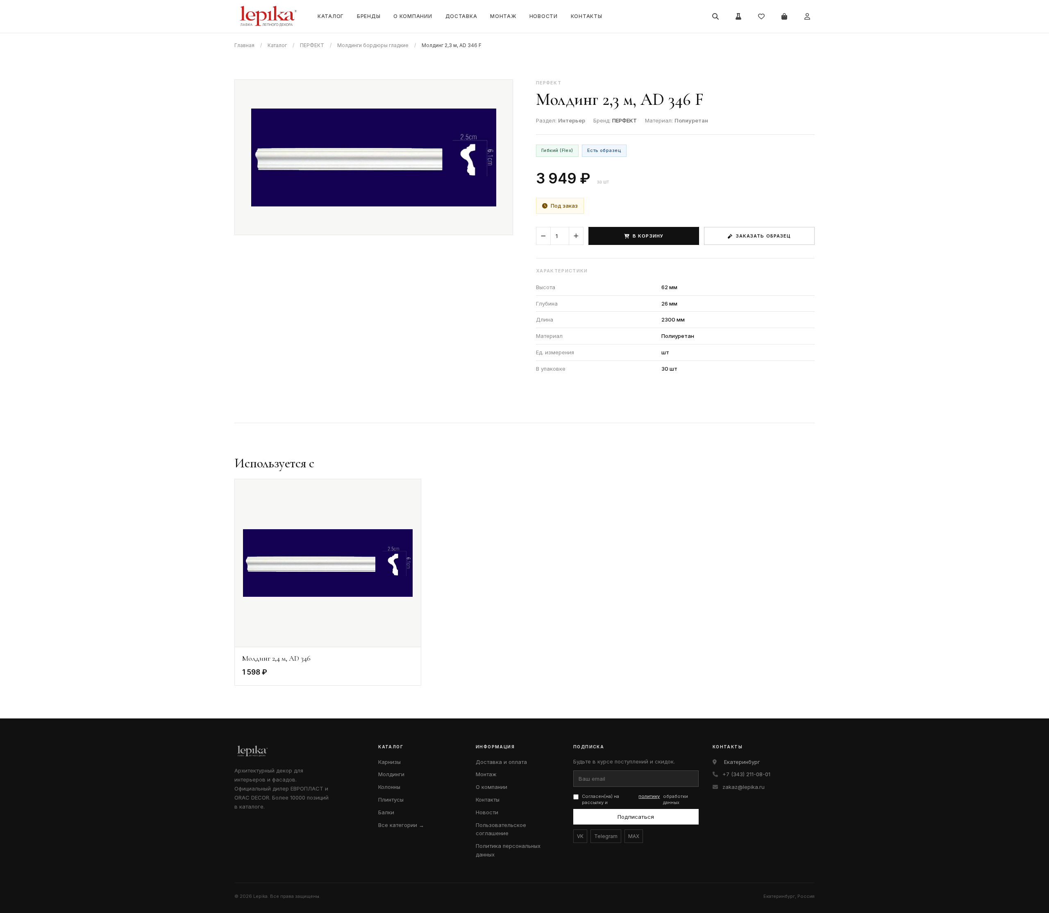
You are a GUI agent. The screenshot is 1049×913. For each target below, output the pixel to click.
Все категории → (401, 825)
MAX (633, 836)
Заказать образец (763, 236)
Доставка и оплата (501, 762)
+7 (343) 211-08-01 (746, 774)
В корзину (648, 236)
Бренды (368, 16)
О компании (412, 16)
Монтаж (503, 16)
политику (649, 796)
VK (580, 836)
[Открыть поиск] (715, 16)
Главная (244, 45)
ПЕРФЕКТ (312, 45)
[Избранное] (761, 16)
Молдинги (391, 774)
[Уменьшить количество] (543, 236)
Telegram (606, 836)
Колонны (389, 787)
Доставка (461, 16)
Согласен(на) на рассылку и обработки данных (635, 799)
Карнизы (389, 762)
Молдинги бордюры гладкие (373, 45)
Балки (386, 812)
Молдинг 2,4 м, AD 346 (276, 658)
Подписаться (636, 816)
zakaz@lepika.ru (743, 787)
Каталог (331, 16)
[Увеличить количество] (576, 236)
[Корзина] (784, 16)
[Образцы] (738, 16)
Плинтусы (391, 799)
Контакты (586, 16)
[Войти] (807, 16)
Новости (543, 16)
